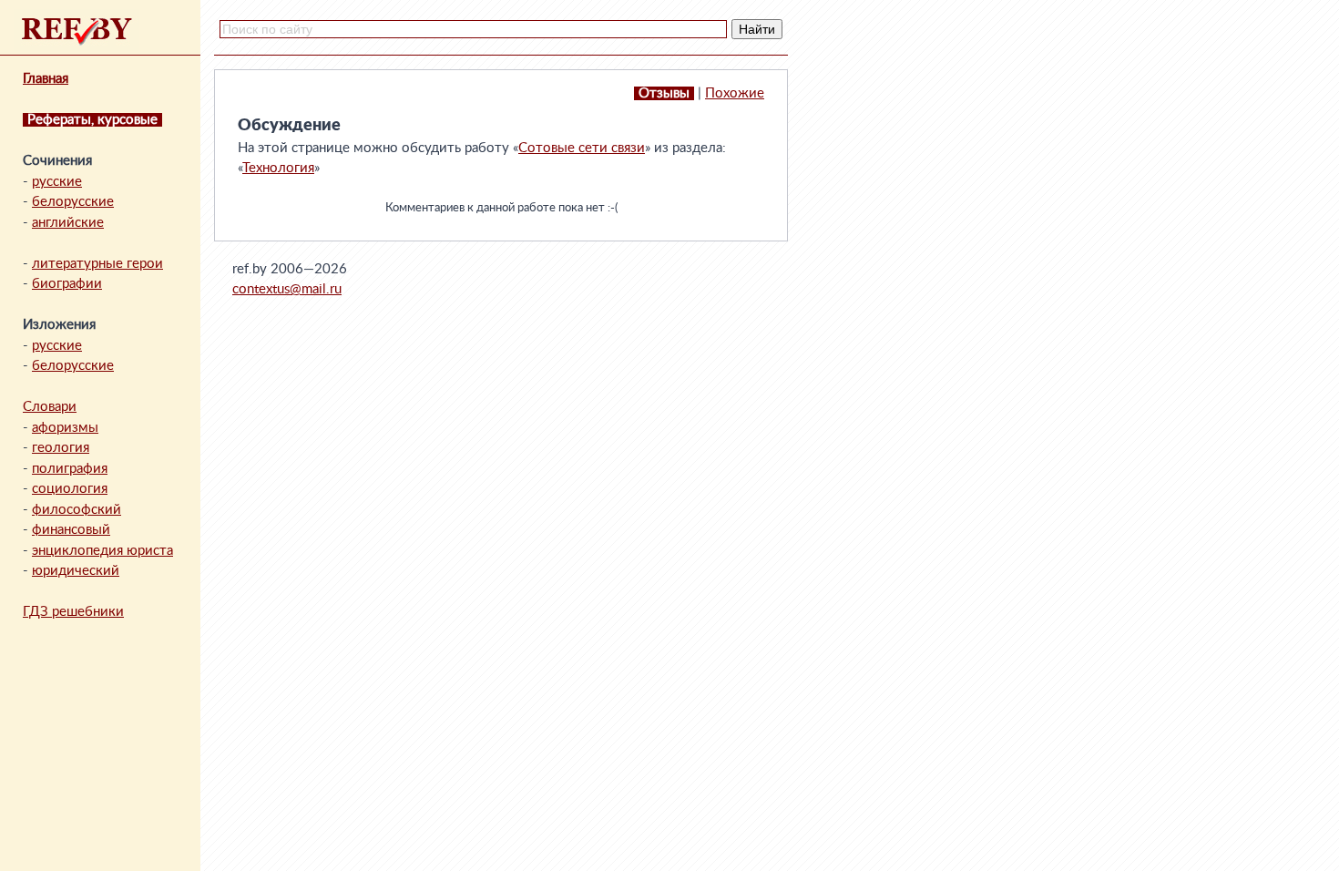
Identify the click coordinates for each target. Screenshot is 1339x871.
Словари (50, 407)
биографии (67, 284)
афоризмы (65, 428)
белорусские (73, 202)
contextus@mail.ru (287, 289)
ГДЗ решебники (73, 612)
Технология (278, 168)
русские (57, 182)
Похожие (734, 93)
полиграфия (69, 469)
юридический (75, 571)
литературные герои (97, 264)
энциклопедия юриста (102, 551)
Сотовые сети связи (581, 148)
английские (68, 223)
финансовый (71, 530)
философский (76, 510)
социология (69, 489)
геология (60, 448)
